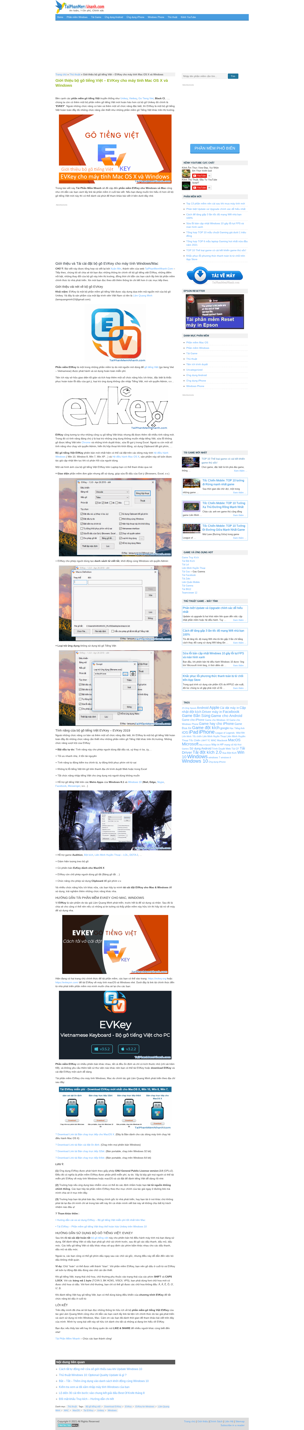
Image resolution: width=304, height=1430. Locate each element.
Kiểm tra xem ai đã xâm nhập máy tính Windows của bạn (94, 1386)
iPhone (207, 732)
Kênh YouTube (188, 17)
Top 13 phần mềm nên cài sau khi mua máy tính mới (215, 203)
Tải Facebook (189, 575)
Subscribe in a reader (233, 1425)
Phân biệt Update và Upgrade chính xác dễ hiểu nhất (215, 209)
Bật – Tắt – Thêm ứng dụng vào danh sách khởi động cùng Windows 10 (104, 1381)
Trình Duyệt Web (221, 748)
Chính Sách (216, 1421)
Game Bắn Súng (196, 715)
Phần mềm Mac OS (197, 342)
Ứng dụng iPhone (135, 17)
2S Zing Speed (189, 708)
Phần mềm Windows (77, 17)
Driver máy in (212, 712)
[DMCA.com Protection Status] (68, 1426)
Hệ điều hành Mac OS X (125, 456)
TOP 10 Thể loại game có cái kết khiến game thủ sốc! (216, 250)
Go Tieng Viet (146, 98)
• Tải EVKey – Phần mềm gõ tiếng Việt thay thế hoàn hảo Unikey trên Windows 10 (101, 1226)
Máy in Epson (205, 745)
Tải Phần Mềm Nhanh (67, 1338)
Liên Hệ (229, 1421)
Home (60, 17)
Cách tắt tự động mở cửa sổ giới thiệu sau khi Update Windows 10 (100, 1369)
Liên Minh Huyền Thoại (193, 568)
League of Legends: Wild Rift (230, 733)
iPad (193, 732)
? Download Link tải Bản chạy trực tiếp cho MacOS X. (85, 1134)
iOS (185, 732)
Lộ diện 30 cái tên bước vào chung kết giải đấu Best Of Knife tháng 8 (102, 1392)
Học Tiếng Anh (237, 728)
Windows (112, 1410)
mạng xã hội (230, 744)
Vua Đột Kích (229, 753)
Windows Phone (156, 17)
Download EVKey (112, 1406)
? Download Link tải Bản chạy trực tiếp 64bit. (80, 1157)
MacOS (76, 1410)
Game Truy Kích (190, 557)
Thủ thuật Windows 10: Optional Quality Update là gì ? (92, 1375)
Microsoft (190, 744)
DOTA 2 (133, 854)
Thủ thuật (172, 17)
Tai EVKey (88, 1410)
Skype (160, 782)
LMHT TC (205, 740)
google (224, 728)
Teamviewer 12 (189, 592)
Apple (214, 708)
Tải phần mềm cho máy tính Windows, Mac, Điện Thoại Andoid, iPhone (79, 7)
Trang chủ (61, 74)
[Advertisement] (152, 46)
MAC (66, 1410)
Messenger (74, 785)
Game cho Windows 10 (217, 720)
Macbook (222, 740)
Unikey (124, 98)
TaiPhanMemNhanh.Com (159, 268)
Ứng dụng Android (114, 17)
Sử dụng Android (200, 748)
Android (203, 708)
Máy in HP (217, 744)
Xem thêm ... (240, 470)
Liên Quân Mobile (191, 582)
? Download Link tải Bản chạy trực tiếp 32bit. (80, 1151)
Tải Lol (185, 564)
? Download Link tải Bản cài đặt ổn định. (77, 1144)
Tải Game (96, 17)
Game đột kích (206, 727)
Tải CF (235, 748)
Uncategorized (194, 369)
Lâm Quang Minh (142, 295)
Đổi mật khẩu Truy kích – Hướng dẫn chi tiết (86, 1398)
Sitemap (240, 1421)
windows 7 (214, 757)
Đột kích (88, 854)
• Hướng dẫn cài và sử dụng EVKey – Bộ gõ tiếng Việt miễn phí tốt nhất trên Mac (100, 1220)
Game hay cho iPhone (216, 724)
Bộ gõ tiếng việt (93, 1406)
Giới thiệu (202, 1421)
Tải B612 (186, 589)
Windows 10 (135, 782)
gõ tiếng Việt (151, 367)
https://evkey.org (157, 978)
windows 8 (226, 757)
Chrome (86, 442)
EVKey (128, 1406)
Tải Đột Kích (188, 561)
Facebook (60, 785)
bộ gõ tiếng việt (99, 1237)
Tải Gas (186, 571)
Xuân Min (116, 268)
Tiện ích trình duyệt (197, 364)
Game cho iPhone (193, 719)
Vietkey (133, 98)
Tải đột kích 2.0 (207, 752)
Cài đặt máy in (229, 708)
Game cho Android (226, 716)
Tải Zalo (186, 578)
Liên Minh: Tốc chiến (192, 736)
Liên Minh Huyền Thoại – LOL (111, 854)
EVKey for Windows (144, 1406)
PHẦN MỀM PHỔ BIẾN (215, 148)
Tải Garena (187, 585)
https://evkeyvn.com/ (66, 982)
